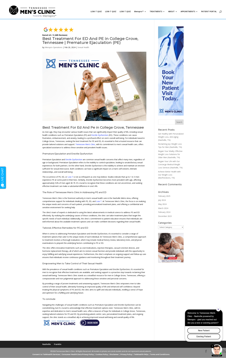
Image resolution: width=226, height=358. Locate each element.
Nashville (46, 344)
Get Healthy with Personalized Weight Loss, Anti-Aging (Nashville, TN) (170, 137)
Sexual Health (83, 47)
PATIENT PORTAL (209, 12)
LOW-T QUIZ (96, 12)
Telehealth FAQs (141, 354)
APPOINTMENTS (188, 12)
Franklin (57, 344)
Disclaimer (114, 354)
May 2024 (162, 204)
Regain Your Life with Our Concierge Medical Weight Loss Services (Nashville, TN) (170, 164)
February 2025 (164, 196)
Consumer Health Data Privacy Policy (78, 354)
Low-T (70, 177)
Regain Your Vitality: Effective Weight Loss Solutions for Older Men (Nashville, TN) (170, 154)
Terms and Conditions (160, 354)
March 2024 (163, 208)
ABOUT (171, 12)
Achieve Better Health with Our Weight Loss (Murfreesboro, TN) (169, 174)
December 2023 (165, 216)
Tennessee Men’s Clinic (85, 144)
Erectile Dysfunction (99, 135)
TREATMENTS (156, 12)
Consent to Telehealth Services (46, 354)
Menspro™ (139, 12)
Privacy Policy (126, 354)
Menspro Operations (53, 47)
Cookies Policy (101, 354)
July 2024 (162, 200)
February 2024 (164, 212)
